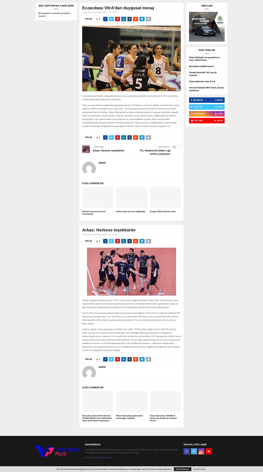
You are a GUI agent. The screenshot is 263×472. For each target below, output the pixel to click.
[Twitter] (194, 451)
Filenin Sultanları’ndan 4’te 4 (202, 81)
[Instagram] (201, 451)
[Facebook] (187, 451)
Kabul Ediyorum (182, 469)
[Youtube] (209, 451)
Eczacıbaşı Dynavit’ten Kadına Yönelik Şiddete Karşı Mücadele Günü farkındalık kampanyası (97, 418)
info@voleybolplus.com (102, 457)
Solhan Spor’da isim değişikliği (130, 211)
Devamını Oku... (199, 469)
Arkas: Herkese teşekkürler (108, 150)
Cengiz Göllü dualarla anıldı (163, 211)
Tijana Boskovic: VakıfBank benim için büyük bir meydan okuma (163, 418)
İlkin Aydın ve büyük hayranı (201, 66)
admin (90, 12)
